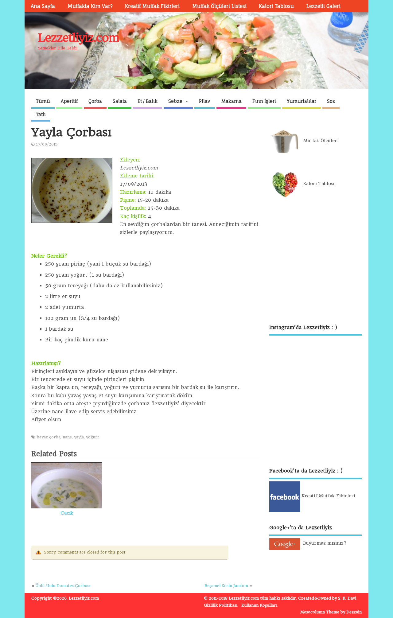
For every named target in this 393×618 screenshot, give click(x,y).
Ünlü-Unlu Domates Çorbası (63, 585)
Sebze (175, 101)
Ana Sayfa (43, 6)
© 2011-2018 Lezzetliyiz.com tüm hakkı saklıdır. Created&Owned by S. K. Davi (280, 598)
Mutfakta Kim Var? (90, 6)
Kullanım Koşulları (259, 605)
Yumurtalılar (301, 101)
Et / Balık (148, 101)
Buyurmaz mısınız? (323, 543)
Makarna (231, 101)
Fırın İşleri (264, 101)
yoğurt (92, 437)
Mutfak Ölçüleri (319, 140)
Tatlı (41, 114)
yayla (79, 437)
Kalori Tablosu (276, 6)
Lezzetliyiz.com (78, 38)
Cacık (66, 513)
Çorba (95, 101)
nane (67, 437)
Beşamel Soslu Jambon (226, 585)
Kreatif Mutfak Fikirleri (152, 6)
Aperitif (69, 101)
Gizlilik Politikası (220, 605)
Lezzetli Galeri (323, 6)
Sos (331, 101)
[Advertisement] (315, 262)
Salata (120, 101)
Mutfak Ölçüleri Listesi (219, 6)
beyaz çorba (48, 437)
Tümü (43, 101)
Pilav (204, 101)
